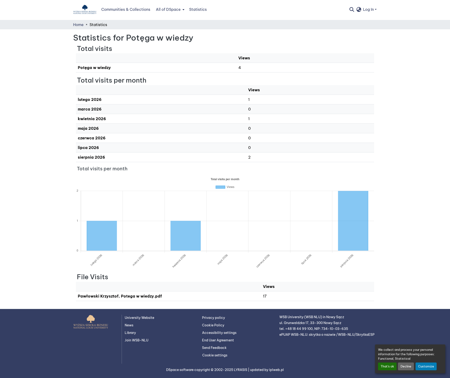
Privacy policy (213, 318)
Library (130, 333)
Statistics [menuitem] (198, 9)
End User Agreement (218, 340)
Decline (406, 366)
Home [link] (78, 24)
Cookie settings (214, 355)
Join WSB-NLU (136, 340)
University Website (139, 318)
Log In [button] (369, 9)
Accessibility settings (219, 333)
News (129, 325)
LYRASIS (241, 370)
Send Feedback (214, 348)
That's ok (387, 366)
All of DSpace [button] (168, 9)
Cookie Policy (213, 325)
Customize (426, 366)
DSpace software (180, 370)
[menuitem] (169, 9)
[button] (85, 9)
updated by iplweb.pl (267, 370)
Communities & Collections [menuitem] (125, 9)
